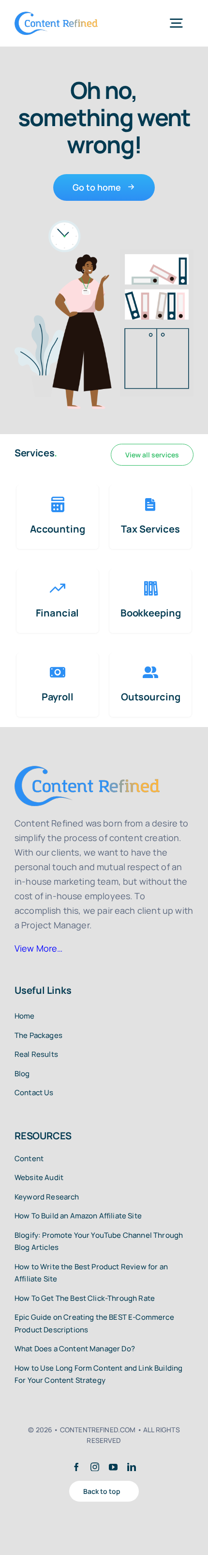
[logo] (56, 16)
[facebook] (76, 1466)
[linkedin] (131, 1466)
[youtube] (113, 1466)
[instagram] (94, 1466)
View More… (39, 948)
